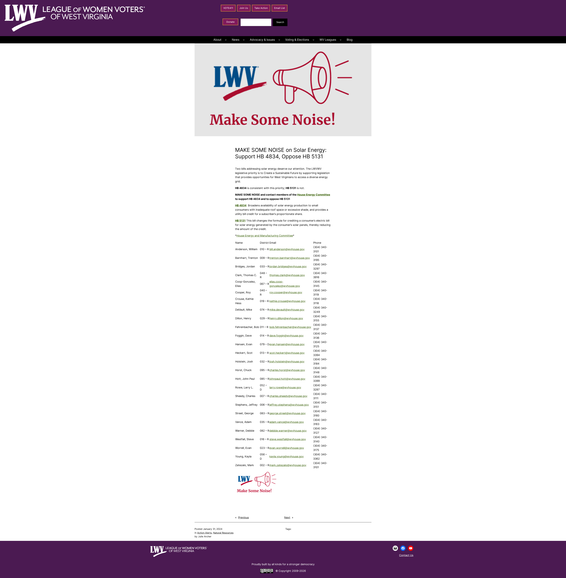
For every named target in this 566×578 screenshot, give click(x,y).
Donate (230, 21)
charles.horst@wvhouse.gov (287, 370)
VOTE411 (228, 7)
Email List (279, 7)
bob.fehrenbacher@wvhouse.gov (290, 327)
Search (280, 22)
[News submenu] (244, 40)
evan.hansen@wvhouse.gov (287, 344)
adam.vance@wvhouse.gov (286, 422)
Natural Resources (223, 532)
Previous (243, 517)
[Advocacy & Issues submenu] (279, 40)
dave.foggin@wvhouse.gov (286, 335)
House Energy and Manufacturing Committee (264, 235)
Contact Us (406, 555)
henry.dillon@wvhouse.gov (286, 318)
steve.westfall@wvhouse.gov (287, 439)
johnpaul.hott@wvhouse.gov (287, 378)
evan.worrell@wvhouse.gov (286, 447)
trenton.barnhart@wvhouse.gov (289, 257)
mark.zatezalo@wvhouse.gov (287, 465)
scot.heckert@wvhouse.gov (287, 352)
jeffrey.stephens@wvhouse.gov (289, 404)
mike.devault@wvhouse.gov (286, 309)
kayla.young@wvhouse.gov (286, 456)
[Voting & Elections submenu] (313, 40)
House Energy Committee (313, 194)
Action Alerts (204, 532)
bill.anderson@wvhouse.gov (287, 249)
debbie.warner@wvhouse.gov (288, 430)
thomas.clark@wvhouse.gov (287, 275)
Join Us (244, 7)
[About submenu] (226, 40)
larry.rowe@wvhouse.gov (285, 387)
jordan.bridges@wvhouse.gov (288, 266)
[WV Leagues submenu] (341, 40)
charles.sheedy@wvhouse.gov (288, 396)
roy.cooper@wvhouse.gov (285, 292)
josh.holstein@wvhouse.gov (286, 361)
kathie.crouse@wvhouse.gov (287, 301)
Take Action (261, 7)
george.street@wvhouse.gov (287, 413)
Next (287, 517)
